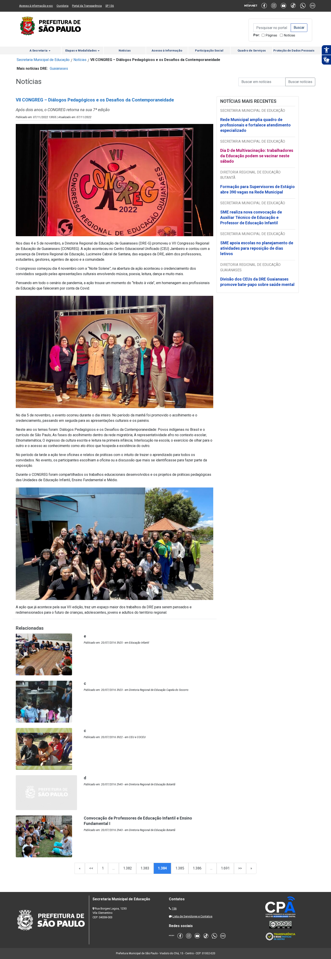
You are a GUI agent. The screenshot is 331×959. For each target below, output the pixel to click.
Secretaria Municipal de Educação (43, 60)
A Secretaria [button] (38, 50)
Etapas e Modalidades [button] (81, 50)
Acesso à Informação (167, 50)
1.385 (179, 868)
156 (174, 908)
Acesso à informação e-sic (36, 5)
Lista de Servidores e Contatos (192, 916)
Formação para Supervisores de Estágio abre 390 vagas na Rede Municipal (257, 189)
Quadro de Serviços (252, 50)
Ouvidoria (62, 5)
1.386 (197, 868)
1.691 (225, 868)
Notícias (289, 35)
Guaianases (59, 68)
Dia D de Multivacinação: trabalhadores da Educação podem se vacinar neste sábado (256, 156)
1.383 (145, 868)
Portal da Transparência (87, 5)
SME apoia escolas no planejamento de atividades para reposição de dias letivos (256, 248)
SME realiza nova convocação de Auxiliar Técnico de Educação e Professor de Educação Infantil (251, 217)
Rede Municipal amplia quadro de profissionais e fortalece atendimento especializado (255, 125)
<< (91, 868)
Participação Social (209, 50)
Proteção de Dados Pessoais (293, 50)
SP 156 (109, 5)
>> (240, 868)
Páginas (271, 35)
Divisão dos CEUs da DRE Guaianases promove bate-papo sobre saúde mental (257, 282)
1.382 (127, 868)
